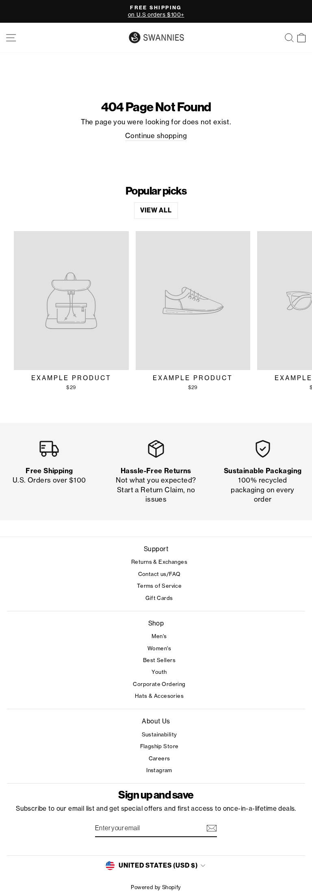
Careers (159, 758)
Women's (159, 648)
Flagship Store (159, 746)
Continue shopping (156, 136)
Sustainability (159, 734)
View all (156, 210)
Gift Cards (159, 598)
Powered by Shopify (156, 887)
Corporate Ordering (159, 684)
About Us (156, 721)
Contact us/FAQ (159, 574)
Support (156, 549)
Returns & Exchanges (159, 561)
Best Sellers (159, 660)
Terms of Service (159, 585)
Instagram (159, 770)
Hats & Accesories (159, 696)
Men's (159, 636)
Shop (156, 623)
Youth (159, 672)
